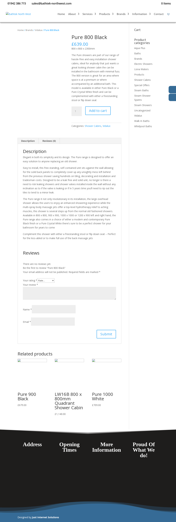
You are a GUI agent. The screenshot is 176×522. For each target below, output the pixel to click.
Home (61, 14)
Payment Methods (106, 471)
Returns (106, 486)
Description (28, 140)
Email (27, 321)
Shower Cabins (93, 126)
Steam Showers (143, 105)
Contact (159, 14)
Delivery (106, 466)
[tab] (28, 141)
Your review (30, 284)
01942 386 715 (17, 3)
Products (104, 14)
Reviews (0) (49, 140)
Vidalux (38, 30)
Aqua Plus (139, 48)
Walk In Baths (142, 121)
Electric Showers (143, 63)
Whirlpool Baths (143, 126)
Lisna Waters (141, 69)
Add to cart (98, 110)
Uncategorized (142, 110)
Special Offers (142, 85)
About (72, 14)
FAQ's (107, 461)
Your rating (30, 280)
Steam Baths (141, 90)
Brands (121, 14)
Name (27, 309)
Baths (137, 53)
